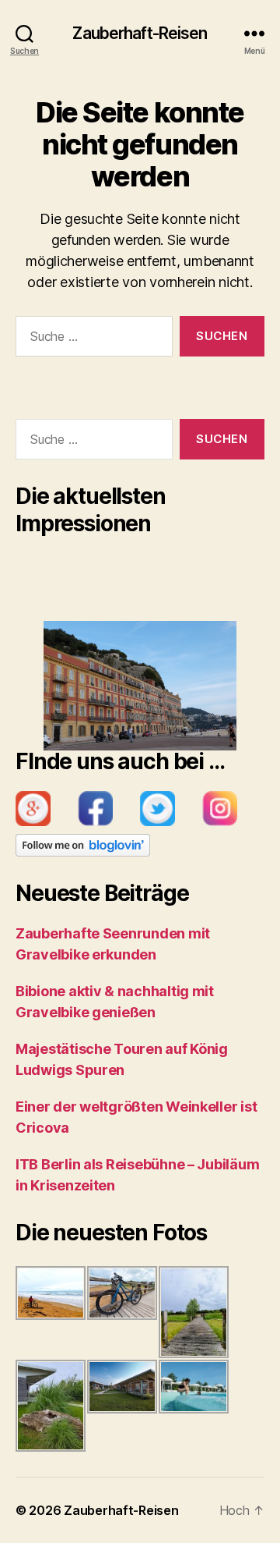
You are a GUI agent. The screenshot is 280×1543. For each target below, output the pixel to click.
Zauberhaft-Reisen (139, 33)
